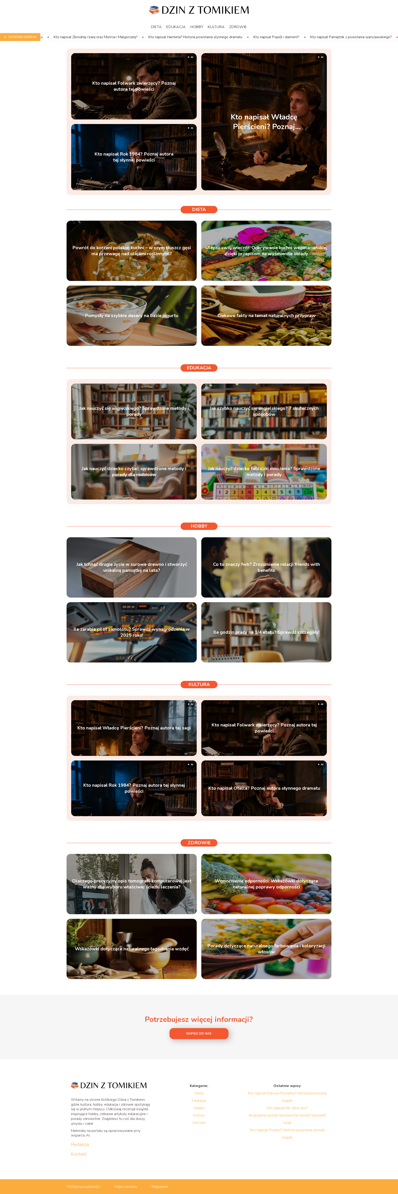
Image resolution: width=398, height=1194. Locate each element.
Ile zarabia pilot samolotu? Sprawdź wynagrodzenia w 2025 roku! (131, 632)
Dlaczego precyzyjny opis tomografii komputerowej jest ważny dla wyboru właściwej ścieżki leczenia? (131, 884)
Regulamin (160, 1186)
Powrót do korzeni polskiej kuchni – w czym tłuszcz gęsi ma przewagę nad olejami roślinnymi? (131, 251)
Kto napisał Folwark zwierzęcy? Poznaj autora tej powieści (134, 86)
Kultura (216, 26)
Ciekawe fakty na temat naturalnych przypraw (266, 316)
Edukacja (176, 26)
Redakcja (80, 1145)
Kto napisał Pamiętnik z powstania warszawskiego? (263, 37)
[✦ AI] (292, 189)
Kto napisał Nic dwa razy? (287, 1107)
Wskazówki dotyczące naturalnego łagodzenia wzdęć (132, 949)
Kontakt (79, 1154)
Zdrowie (238, 26)
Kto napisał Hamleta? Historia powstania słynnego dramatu (108, 37)
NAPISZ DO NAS (198, 1034)
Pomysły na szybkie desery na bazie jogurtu (131, 316)
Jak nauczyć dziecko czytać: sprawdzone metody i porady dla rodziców (134, 472)
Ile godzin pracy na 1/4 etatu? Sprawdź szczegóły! (266, 632)
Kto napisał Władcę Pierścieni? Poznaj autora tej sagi (264, 121)
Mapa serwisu (126, 1186)
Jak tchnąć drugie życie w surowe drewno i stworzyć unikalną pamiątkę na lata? (131, 567)
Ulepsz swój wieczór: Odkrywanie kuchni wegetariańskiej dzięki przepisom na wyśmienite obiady (266, 251)
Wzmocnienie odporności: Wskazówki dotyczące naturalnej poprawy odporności (266, 884)
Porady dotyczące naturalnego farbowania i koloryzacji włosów (266, 949)
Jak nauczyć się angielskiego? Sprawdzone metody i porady (134, 411)
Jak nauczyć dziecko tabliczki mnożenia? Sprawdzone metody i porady (264, 472)
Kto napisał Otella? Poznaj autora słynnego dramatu (264, 788)
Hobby (196, 26)
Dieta (156, 26)
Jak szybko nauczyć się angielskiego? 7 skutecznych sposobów (264, 411)
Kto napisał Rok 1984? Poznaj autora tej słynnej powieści (133, 157)
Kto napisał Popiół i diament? (189, 37)
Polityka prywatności (83, 1186)
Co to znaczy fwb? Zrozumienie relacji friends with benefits (266, 567)
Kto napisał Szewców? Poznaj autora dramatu (352, 37)
